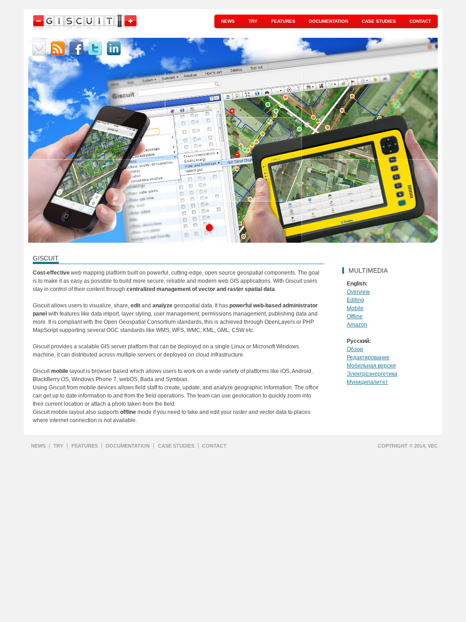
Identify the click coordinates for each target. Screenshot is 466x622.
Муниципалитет (367, 382)
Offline (355, 316)
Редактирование (368, 357)
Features (283, 21)
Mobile (355, 308)
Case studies (379, 21)
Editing (355, 300)
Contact (420, 21)
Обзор (355, 349)
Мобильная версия (371, 365)
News (228, 21)
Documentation (328, 21)
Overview (358, 292)
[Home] (85, 25)
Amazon (357, 324)
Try (253, 21)
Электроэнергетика (372, 374)
